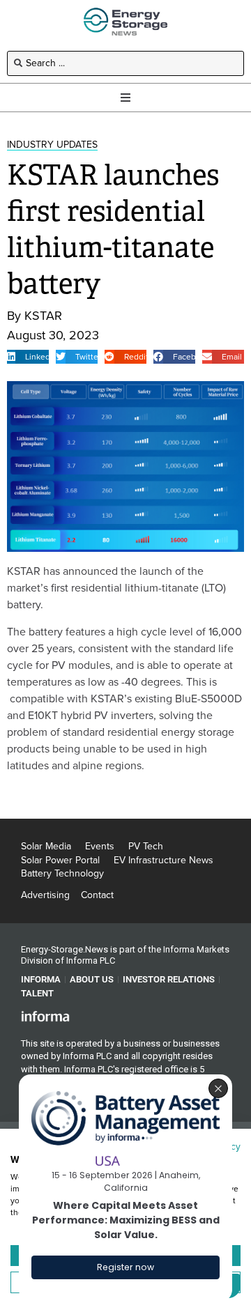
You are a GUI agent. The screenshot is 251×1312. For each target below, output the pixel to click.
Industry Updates (52, 144)
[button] (28, 357)
